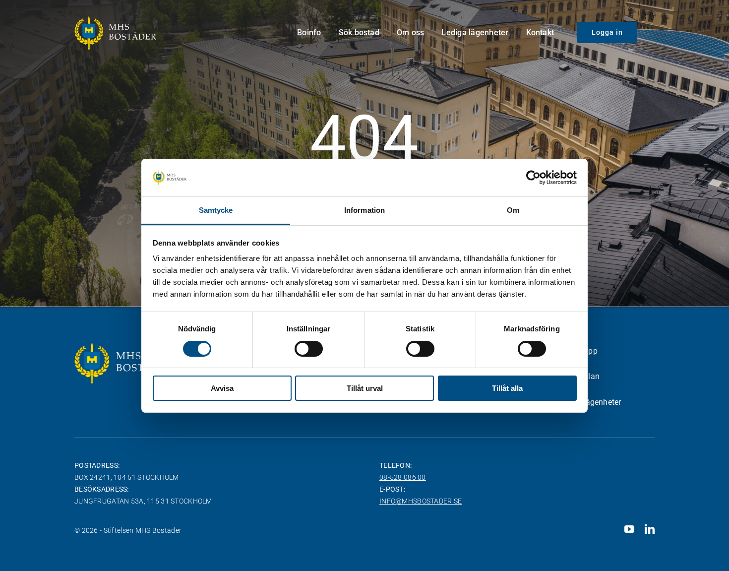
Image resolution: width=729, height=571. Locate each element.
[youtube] (629, 529)
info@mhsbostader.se (420, 501)
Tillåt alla (507, 388)
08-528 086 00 (402, 477)
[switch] (309, 349)
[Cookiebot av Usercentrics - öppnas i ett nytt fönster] (533, 177)
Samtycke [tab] (216, 210)
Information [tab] (364, 210)
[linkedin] (650, 529)
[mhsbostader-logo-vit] (115, 19)
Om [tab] (513, 210)
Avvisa (222, 388)
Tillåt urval (365, 388)
